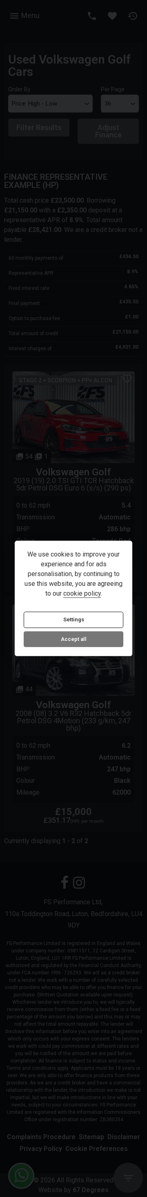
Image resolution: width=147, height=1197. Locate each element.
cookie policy (82, 594)
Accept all (74, 639)
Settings (73, 620)
